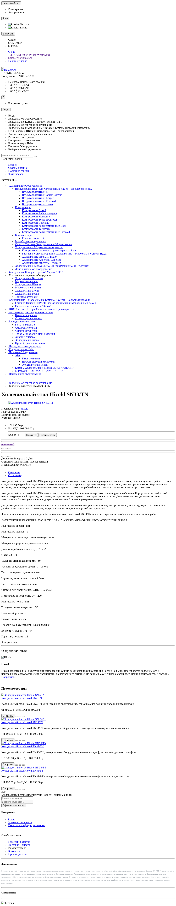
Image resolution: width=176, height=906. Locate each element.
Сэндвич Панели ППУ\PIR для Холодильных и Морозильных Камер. (56, 302)
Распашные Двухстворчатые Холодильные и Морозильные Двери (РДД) (64, 253)
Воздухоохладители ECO (37, 191)
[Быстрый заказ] (16, 716)
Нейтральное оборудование (24, 373)
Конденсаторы (23, 235)
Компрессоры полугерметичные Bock (44, 225)
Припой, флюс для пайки (30, 343)
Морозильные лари (26, 281)
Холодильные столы (27, 290)
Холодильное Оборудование (25, 185)
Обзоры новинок (18, 167)
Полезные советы (18, 170)
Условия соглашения (20, 822)
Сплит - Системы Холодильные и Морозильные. (43, 244)
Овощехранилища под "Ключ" (33, 306)
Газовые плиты (31, 358)
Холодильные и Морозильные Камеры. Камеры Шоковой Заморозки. (49, 299)
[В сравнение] (9, 448)
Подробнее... (8, 677)
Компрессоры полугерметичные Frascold (46, 231)
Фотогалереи (16, 174)
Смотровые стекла (26, 327)
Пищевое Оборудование (22, 352)
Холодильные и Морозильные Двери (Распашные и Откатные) (52, 265)
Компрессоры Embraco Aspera (39, 213)
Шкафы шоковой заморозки (38, 361)
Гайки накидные (25, 324)
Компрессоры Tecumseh (36, 228)
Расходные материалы (21, 321)
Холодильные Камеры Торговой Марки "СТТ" (35, 272)
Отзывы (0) (14, 475)
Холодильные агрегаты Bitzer (39, 256)
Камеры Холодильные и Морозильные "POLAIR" (44, 367)
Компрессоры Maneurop (36, 216)
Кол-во (12, 434)
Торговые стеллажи (26, 296)
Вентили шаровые (26, 315)
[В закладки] (6, 448)
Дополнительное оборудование (33, 269)
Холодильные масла (27, 340)
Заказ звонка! (26, 81)
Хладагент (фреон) (26, 336)
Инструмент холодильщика (24, 346)
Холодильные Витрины (29, 278)
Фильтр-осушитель (26, 330)
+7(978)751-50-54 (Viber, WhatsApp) (29, 54)
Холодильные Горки (27, 293)
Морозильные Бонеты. (28, 287)
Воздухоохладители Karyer (37, 198)
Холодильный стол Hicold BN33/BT (22, 770)
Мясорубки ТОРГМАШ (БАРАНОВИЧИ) (39, 370)
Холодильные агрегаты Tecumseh (41, 262)
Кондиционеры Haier (21, 349)
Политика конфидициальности (26, 825)
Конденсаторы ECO (33, 238)
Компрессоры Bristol (34, 210)
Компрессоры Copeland (35, 222)
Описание (14, 472)
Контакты (14, 851)
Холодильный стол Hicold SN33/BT (22, 722)
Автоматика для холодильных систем (30, 312)
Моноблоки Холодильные (30, 241)
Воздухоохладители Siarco (37, 204)
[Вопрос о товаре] (2, 448)
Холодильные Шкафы (28, 284)
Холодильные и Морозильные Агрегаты (39, 247)
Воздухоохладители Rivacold (39, 201)
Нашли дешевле (17, 61)
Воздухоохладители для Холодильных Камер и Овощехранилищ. (53, 188)
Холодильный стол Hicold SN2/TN (21, 698)
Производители (17, 854)
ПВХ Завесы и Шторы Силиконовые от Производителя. (41, 309)
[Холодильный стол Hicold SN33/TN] (30, 402)
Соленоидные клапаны (28, 318)
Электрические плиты (35, 364)
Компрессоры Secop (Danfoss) (39, 219)
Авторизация (16, 12)
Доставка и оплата (19, 844)
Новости (13, 164)
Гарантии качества (19, 841)
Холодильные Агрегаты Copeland (41, 259)
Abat (17, 355)
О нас (11, 51)
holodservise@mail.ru (20, 57)
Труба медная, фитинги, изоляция (35, 333)
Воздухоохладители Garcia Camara (42, 194)
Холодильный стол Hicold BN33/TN (22, 746)
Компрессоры (23, 207)
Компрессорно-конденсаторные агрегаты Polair (49, 250)
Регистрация (15, 9)
